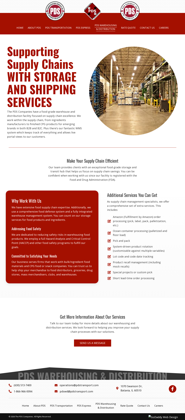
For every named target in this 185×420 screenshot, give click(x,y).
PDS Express (84, 405)
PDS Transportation (61, 405)
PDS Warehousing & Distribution (106, 405)
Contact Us (144, 405)
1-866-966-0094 (23, 391)
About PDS (39, 405)
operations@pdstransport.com (79, 385)
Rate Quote (126, 405)
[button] (92, 343)
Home (25, 405)
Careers (158, 405)
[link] (20, 28)
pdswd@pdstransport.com (76, 391)
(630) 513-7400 (22, 385)
